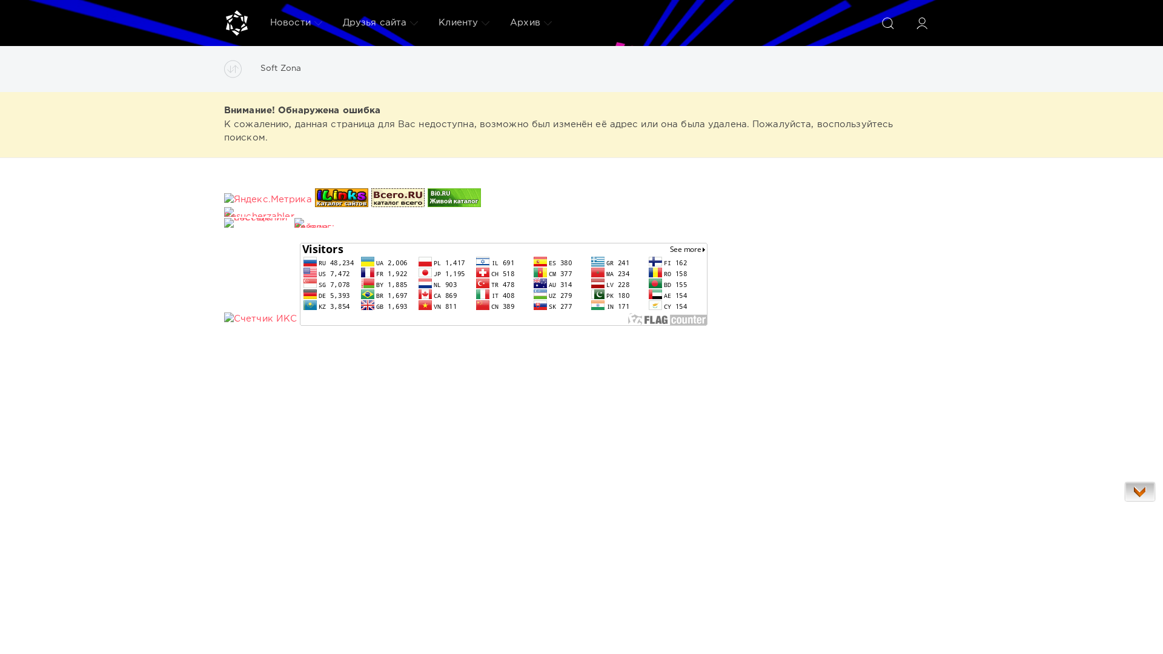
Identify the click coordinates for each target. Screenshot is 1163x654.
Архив (525, 23)
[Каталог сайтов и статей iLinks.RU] (341, 199)
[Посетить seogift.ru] (260, 319)
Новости (290, 23)
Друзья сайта (374, 23)
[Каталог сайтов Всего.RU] (398, 199)
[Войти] (922, 23)
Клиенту (458, 23)
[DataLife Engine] (237, 23)
